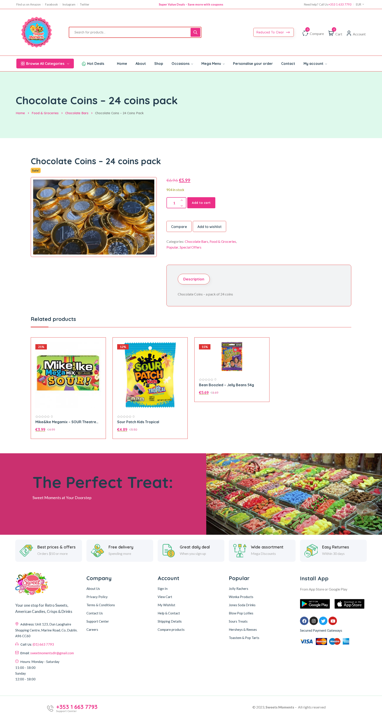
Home (20, 113)
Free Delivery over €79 (191, 4)
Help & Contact (169, 613)
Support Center (97, 621)
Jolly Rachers (238, 589)
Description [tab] (193, 279)
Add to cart (201, 203)
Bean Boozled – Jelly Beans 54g (226, 385)
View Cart (165, 597)
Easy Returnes (335, 547)
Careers (92, 629)
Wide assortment (267, 547)
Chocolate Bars (76, 113)
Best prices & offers (56, 547)
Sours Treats (238, 621)
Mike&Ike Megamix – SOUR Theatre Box (65, 422)
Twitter (84, 4)
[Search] (195, 32)
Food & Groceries (45, 113)
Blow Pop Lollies (241, 613)
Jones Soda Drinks (242, 605)
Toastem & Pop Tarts (244, 638)
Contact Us (94, 613)
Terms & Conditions (100, 605)
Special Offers (190, 247)
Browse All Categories (45, 63)
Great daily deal (195, 547)
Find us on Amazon (28, 4)
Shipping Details (170, 621)
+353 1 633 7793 (340, 4)
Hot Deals (95, 63)
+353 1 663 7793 (76, 707)
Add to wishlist (209, 226)
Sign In (163, 589)
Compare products (171, 629)
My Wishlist (166, 605)
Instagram (68, 4)
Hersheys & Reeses (243, 629)
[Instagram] (313, 621)
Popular (172, 247)
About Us (93, 589)
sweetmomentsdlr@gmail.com (52, 653)
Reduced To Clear (270, 32)
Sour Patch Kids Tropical (138, 422)
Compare (179, 226)
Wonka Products (241, 597)
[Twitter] (323, 621)
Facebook (51, 4)
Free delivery (121, 547)
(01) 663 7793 (43, 644)
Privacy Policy (97, 597)
